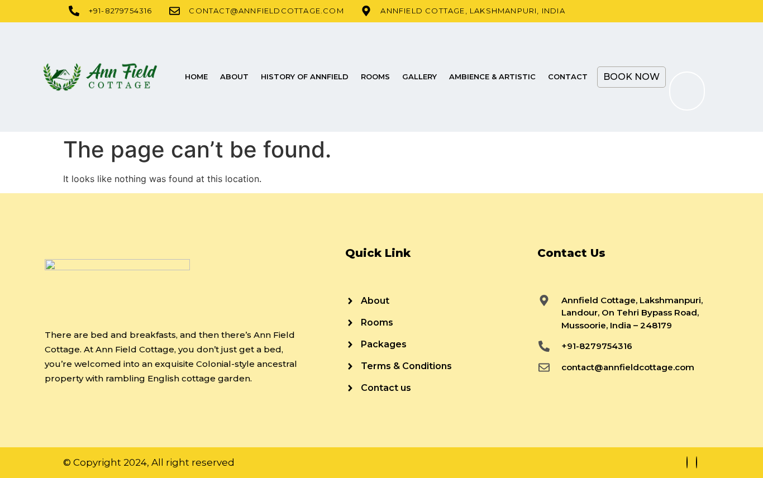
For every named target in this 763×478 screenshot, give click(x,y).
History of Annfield (305, 76)
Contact (568, 76)
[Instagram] (696, 462)
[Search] (683, 91)
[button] (683, 42)
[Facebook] (687, 462)
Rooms (375, 76)
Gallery (419, 76)
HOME (196, 76)
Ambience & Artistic (492, 76)
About (234, 76)
